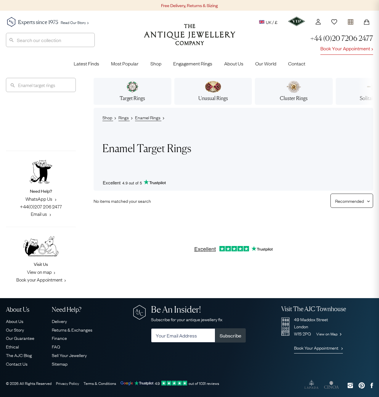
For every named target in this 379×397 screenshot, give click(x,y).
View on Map (327, 334)
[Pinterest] (362, 385)
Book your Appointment (39, 279)
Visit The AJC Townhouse (313, 309)
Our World (265, 63)
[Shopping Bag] (366, 22)
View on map (39, 272)
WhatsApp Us (39, 198)
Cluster (294, 98)
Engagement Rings (192, 63)
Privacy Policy (67, 383)
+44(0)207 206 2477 (41, 206)
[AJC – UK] (189, 39)
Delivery (59, 321)
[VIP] (296, 21)
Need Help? (66, 309)
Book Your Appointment (345, 48)
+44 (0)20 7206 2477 (341, 38)
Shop (155, 63)
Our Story (15, 329)
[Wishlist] (334, 22)
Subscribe (230, 335)
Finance (59, 338)
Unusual (213, 98)
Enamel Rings (148, 117)
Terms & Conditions (99, 383)
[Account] (318, 22)
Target (132, 98)
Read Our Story (73, 22)
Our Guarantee (20, 338)
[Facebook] (371, 385)
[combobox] (50, 40)
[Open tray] (350, 21)
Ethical (12, 346)
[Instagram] (350, 385)
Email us (39, 213)
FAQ (56, 346)
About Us (233, 63)
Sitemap (60, 363)
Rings (124, 117)
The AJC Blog (19, 355)
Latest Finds (86, 63)
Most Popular (125, 63)
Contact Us (17, 363)
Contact (296, 63)
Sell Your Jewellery (69, 355)
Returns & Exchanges (72, 329)
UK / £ (271, 22)
